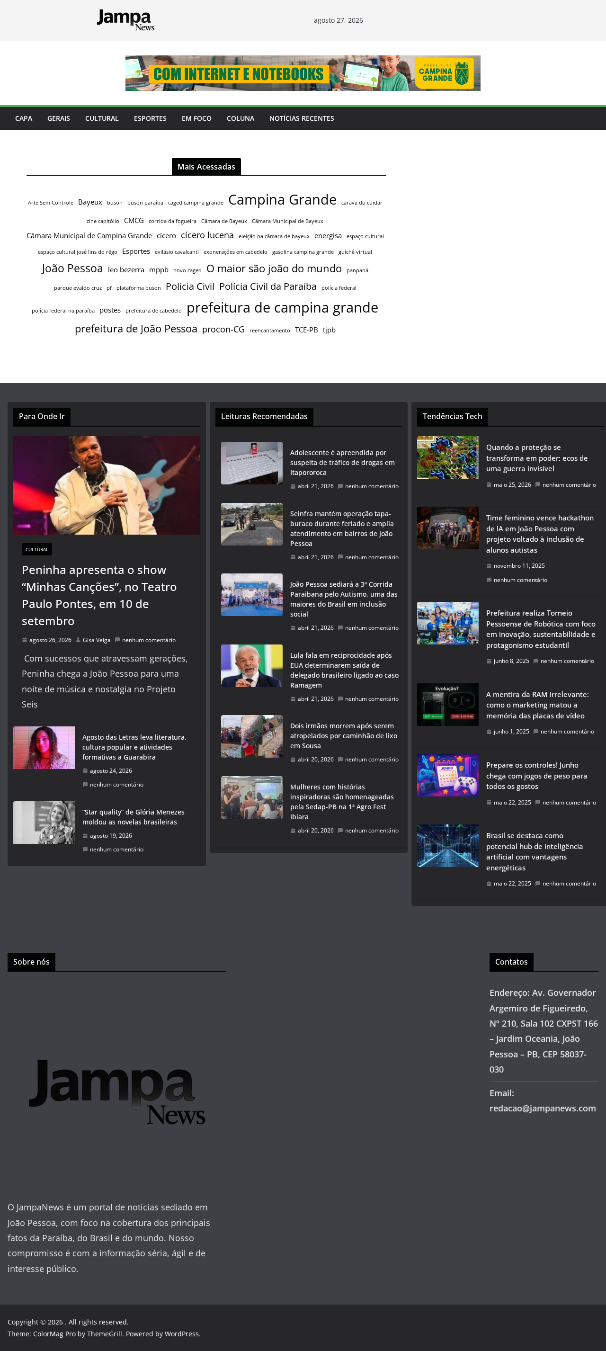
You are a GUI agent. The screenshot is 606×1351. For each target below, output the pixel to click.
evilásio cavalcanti (177, 252)
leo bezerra (126, 269)
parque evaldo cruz (78, 288)
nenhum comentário (149, 640)
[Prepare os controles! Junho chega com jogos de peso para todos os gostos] (448, 786)
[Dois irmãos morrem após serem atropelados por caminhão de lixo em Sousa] (252, 742)
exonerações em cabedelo (235, 252)
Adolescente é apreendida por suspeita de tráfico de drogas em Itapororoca (342, 462)
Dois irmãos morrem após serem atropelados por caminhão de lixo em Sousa (343, 735)
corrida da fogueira (172, 221)
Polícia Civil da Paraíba (268, 286)
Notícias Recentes (301, 118)
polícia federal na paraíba (63, 310)
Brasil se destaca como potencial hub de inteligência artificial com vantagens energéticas (534, 851)
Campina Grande (282, 199)
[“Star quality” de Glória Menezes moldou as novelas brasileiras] (44, 830)
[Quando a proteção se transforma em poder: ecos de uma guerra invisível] (448, 468)
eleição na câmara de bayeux (274, 236)
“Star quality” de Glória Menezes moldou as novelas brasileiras (133, 816)
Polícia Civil (190, 286)
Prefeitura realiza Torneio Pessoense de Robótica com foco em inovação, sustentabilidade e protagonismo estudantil (541, 629)
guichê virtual (355, 252)
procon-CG (223, 329)
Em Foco (197, 118)
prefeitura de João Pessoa (136, 328)
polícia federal (338, 288)
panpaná (357, 270)
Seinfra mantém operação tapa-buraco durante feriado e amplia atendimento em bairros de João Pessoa (342, 528)
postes (110, 309)
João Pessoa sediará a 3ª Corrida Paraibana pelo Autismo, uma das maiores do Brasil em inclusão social (344, 599)
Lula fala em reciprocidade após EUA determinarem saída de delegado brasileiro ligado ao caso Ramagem (344, 670)
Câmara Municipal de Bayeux (287, 221)
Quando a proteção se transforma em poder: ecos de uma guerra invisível (537, 457)
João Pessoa (72, 268)
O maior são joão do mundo (274, 268)
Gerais (58, 118)
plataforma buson (138, 288)
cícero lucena (207, 235)
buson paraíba (145, 202)
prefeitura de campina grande (282, 307)
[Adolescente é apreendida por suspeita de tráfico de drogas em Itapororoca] (252, 469)
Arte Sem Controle (50, 202)
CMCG (134, 220)
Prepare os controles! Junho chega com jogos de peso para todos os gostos (537, 775)
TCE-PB (306, 329)
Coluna (240, 118)
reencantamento (270, 330)
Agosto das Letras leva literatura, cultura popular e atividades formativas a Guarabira (134, 747)
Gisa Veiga (97, 640)
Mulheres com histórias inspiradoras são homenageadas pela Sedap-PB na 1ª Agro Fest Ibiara (342, 801)
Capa (23, 118)
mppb (159, 269)
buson (115, 202)
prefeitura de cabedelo (153, 310)
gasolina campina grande (303, 252)
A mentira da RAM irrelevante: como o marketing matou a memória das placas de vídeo (537, 704)
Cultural (102, 118)
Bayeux (90, 201)
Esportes (150, 118)
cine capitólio (103, 221)
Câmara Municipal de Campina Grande (89, 235)
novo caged (187, 270)
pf (109, 288)
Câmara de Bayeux (224, 221)
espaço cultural (365, 236)
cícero (166, 235)
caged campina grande (195, 202)
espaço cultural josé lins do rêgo (77, 252)
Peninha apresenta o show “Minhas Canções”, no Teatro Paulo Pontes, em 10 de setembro (99, 595)
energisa (328, 235)
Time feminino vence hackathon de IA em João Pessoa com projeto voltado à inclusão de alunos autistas (540, 534)
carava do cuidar (362, 202)
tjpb (329, 329)
